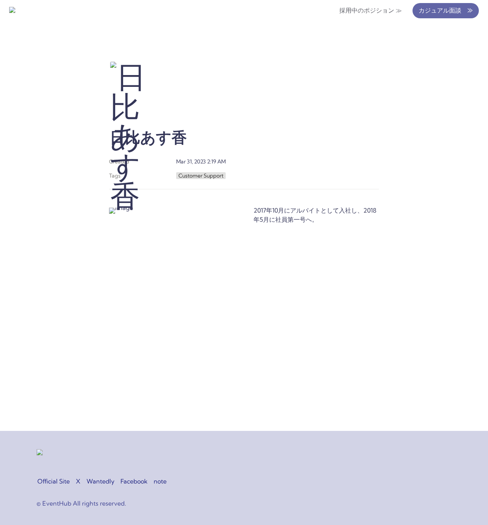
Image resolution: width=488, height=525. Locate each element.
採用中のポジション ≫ (370, 10)
